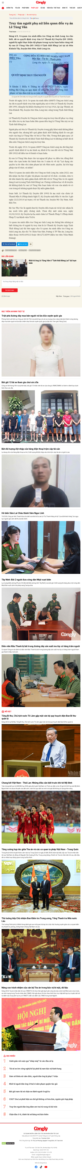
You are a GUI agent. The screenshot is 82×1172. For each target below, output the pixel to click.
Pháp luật (34, 8)
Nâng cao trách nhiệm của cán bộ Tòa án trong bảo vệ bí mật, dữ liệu (35, 987)
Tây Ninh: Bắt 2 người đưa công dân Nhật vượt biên (26, 579)
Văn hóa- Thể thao (53, 8)
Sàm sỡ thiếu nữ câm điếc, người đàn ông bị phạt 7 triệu (33, 1076)
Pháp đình (25, 8)
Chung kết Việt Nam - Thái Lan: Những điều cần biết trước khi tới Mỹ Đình (37, 783)
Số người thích (75, 296)
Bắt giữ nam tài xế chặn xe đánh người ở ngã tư (29, 1091)
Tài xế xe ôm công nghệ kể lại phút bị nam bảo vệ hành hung (35, 1069)
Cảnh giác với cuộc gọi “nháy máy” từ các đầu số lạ (31, 1061)
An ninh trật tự (32, 15)
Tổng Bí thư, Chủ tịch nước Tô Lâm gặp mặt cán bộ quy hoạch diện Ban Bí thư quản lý (39, 717)
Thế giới (72, 8)
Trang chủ (12, 15)
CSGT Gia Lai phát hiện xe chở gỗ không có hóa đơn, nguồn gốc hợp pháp (41, 1099)
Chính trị (9, 8)
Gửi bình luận (9, 290)
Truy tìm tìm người (34, 250)
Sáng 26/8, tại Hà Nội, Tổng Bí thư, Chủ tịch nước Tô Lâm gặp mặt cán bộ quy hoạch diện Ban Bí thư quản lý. (37, 722)
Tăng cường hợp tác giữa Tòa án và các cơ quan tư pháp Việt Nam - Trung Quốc (40, 849)
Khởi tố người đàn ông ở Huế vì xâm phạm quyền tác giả (33, 1084)
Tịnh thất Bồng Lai (11, 250)
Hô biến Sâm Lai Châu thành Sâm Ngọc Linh (23, 513)
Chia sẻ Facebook (10, 244)
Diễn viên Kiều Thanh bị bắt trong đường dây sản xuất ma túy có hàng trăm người (41, 646)
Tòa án (17, 8)
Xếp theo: (59, 296)
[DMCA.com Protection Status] (41, 1143)
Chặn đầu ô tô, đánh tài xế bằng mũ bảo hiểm (28, 1114)
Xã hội (43, 8)
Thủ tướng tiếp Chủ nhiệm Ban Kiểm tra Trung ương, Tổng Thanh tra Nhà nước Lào (39, 919)
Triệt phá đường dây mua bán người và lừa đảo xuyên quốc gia (32, 315)
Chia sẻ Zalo (23, 244)
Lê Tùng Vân (22, 250)
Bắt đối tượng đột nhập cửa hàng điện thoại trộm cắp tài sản (31, 449)
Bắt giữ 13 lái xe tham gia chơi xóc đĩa (20, 382)
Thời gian (66, 296)
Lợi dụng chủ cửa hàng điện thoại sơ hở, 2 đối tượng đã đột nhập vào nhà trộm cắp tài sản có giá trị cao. (36, 452)
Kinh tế (64, 8)
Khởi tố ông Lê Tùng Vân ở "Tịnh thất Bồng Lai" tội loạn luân (52, 261)
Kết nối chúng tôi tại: (41, 1163)
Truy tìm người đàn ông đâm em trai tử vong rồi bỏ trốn (33, 1107)
